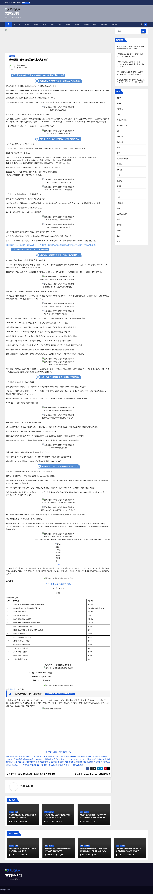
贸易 (28, 765)
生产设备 (40, 765)
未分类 (119, 181)
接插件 (10, 759)
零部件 (62, 762)
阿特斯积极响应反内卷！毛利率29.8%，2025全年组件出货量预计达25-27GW (130, 64)
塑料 (59, 24)
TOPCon (120, 109)
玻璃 (28, 759)
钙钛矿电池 (54, 756)
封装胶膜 (83, 756)
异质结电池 (95, 756)
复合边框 (120, 136)
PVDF (84, 759)
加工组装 (15, 765)
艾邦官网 (104, 24)
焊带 (65, 765)
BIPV (119, 98)
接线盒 (77, 24)
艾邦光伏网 (12, 13)
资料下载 (114, 24)
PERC (119, 103)
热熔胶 (42, 762)
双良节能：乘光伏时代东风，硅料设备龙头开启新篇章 (31, 774)
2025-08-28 (15, 855)
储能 (81, 812)
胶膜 (52, 24)
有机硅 (10, 762)
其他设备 (54, 765)
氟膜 (31, 759)
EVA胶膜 (62, 756)
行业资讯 (17, 24)
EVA (73, 759)
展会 (94, 24)
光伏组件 (13, 756)
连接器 (86, 24)
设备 (118, 208)
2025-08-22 (86, 855)
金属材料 (24, 762)
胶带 (46, 762)
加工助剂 (99, 762)
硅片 (18, 756)
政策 (118, 175)
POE (77, 759)
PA (80, 759)
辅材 (100, 759)
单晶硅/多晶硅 (122, 125)
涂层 (46, 759)
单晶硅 (28, 756)
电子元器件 (71, 765)
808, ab (23, 65)
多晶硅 (60, 765)
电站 (8, 756)
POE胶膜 (76, 756)
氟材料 (50, 759)
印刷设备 (79, 762)
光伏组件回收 (122, 120)
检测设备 (47, 765)
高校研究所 (91, 762)
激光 (81, 765)
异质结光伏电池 (122, 159)
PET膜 (36, 759)
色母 (19, 762)
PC (69, 759)
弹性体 (68, 24)
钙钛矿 (36, 24)
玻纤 (33, 762)
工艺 (118, 153)
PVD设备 (69, 756)
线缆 (15, 762)
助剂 (30, 762)
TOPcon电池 (36, 756)
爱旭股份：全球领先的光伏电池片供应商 (60, 694)
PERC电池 (46, 756)
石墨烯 (56, 762)
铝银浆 (51, 762)
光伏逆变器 (18, 759)
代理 (24, 765)
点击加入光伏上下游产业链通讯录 (58, 752)
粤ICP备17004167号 (6, 890)
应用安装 (57, 759)
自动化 (105, 762)
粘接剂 (41, 759)
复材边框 (120, 142)
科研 (20, 765)
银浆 (37, 762)
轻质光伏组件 (122, 214)
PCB (66, 762)
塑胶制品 (72, 762)
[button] (142, 24)
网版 (84, 762)
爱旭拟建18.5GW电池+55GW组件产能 (91, 774)
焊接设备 (33, 765)
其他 (78, 765)
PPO (66, 759)
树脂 (104, 759)
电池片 (27, 24)
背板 (44, 24)
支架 (24, 759)
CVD (102, 756)
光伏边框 (95, 759)
